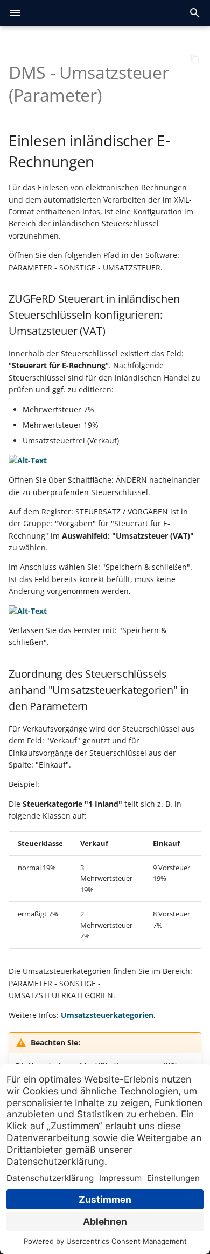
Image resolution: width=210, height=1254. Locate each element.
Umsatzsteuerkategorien (107, 1015)
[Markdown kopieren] (194, 59)
